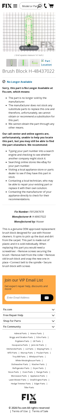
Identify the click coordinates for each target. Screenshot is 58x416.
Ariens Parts (36, 333)
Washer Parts (38, 364)
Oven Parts (27, 372)
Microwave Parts (19, 375)
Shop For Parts (12, 321)
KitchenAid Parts (14, 348)
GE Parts (37, 341)
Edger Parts (39, 383)
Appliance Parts (37, 375)
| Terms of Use (19, 411)
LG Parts (29, 348)
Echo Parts (41, 337)
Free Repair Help (13, 315)
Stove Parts (13, 372)
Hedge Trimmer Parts (21, 383)
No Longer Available (19, 82)
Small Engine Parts (38, 379)
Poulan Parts (43, 352)
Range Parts (42, 372)
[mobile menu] (15, 6)
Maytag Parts (43, 348)
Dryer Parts (38, 368)
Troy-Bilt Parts (19, 356)
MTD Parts (12, 352)
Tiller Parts (29, 387)
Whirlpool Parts (36, 356)
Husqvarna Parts (20, 345)
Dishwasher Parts (19, 364)
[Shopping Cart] (51, 6)
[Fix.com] (7, 6)
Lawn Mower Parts (17, 379)
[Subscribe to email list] (47, 297)
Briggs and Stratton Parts (21, 337)
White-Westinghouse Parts (28, 360)
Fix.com (7, 309)
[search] (39, 6)
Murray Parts (27, 352)
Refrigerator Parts (21, 368)
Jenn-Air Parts (37, 345)
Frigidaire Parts (22, 341)
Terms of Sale (40, 411)
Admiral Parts (20, 333)
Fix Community (12, 326)
